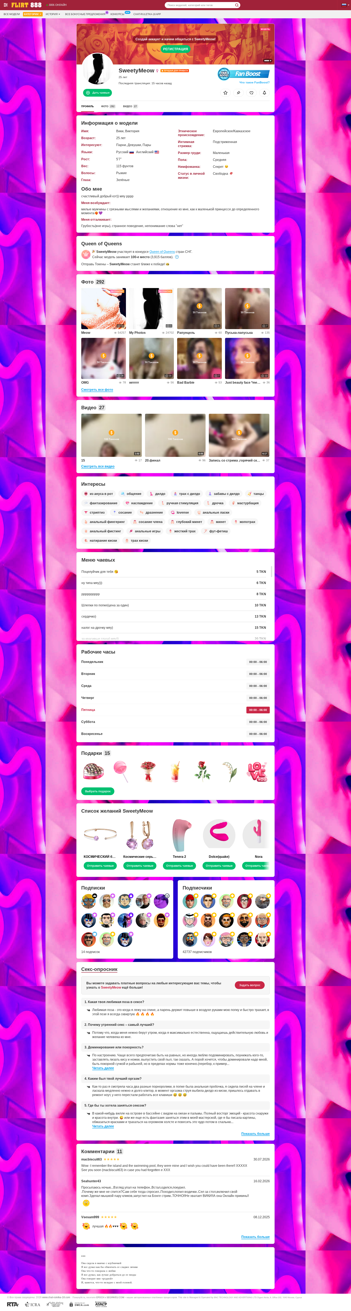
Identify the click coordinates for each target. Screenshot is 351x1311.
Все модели (12, 14)
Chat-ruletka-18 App (147, 14)
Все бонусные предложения (85, 14)
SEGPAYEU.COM (115, 1297)
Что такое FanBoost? (254, 82)
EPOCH (100, 1297)
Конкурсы (117, 14)
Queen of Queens (162, 251)
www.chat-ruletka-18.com (56, 1297)
